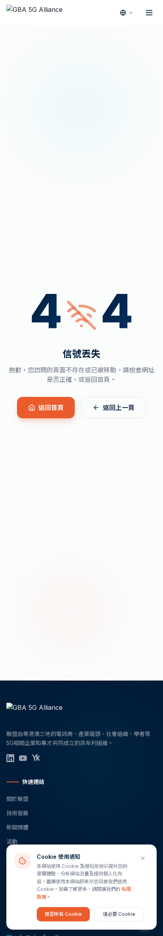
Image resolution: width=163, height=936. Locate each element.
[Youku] (36, 758)
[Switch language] (126, 13)
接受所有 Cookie (63, 914)
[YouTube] (23, 758)
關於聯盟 (17, 798)
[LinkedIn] (10, 758)
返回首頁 (51, 408)
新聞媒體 (17, 827)
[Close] (142, 858)
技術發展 (17, 813)
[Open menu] (149, 12)
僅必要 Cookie (119, 914)
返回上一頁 (119, 408)
